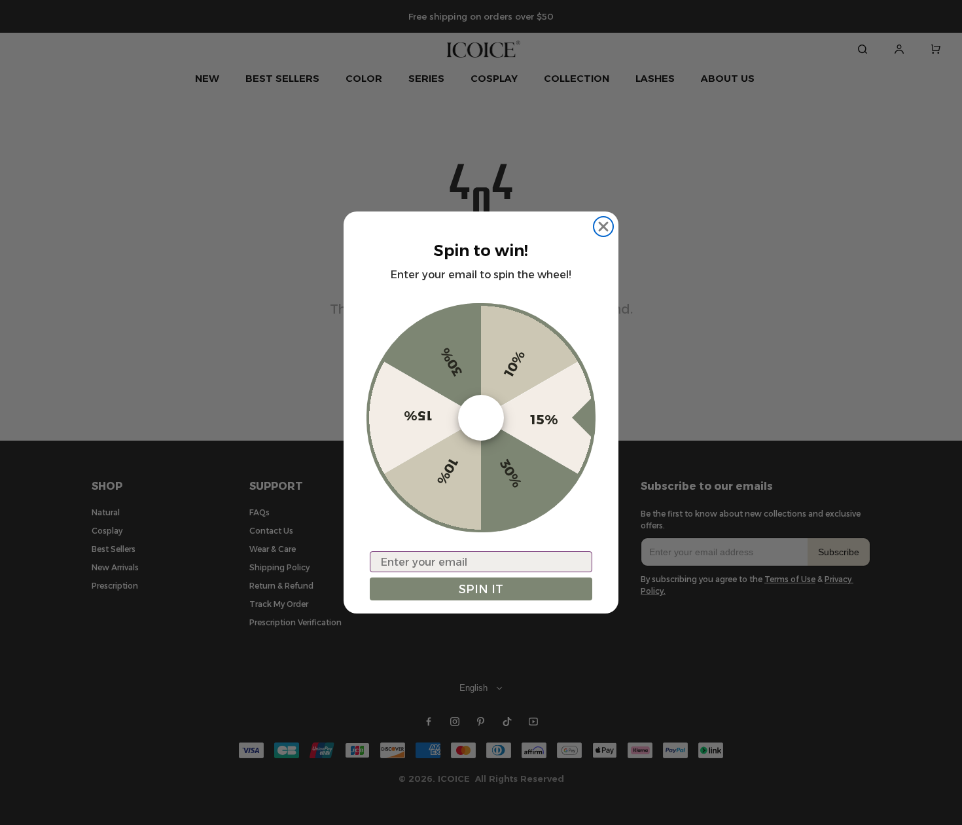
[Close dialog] (603, 226)
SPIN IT (481, 589)
